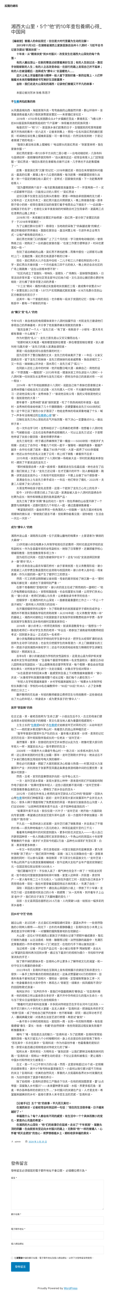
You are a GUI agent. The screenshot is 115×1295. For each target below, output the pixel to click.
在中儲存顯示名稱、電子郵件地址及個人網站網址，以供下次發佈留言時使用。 (54, 1258)
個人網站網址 (17, 1243)
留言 (14, 1178)
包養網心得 (45, 415)
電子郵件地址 (18, 1229)
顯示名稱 (16, 1214)
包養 (16, 101)
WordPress (70, 1288)
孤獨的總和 (11, 5)
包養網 (35, 725)
